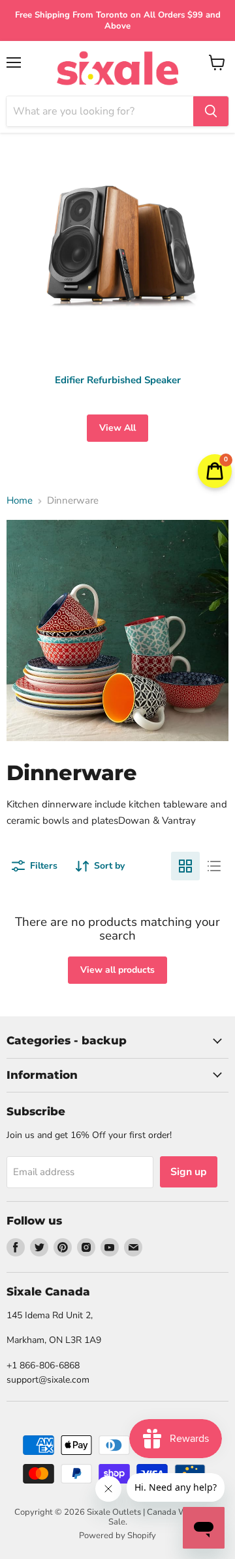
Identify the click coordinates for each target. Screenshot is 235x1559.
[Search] (210, 111)
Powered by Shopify (117, 1535)
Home (20, 500)
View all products (117, 970)
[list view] (214, 866)
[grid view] (185, 866)
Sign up (188, 1172)
